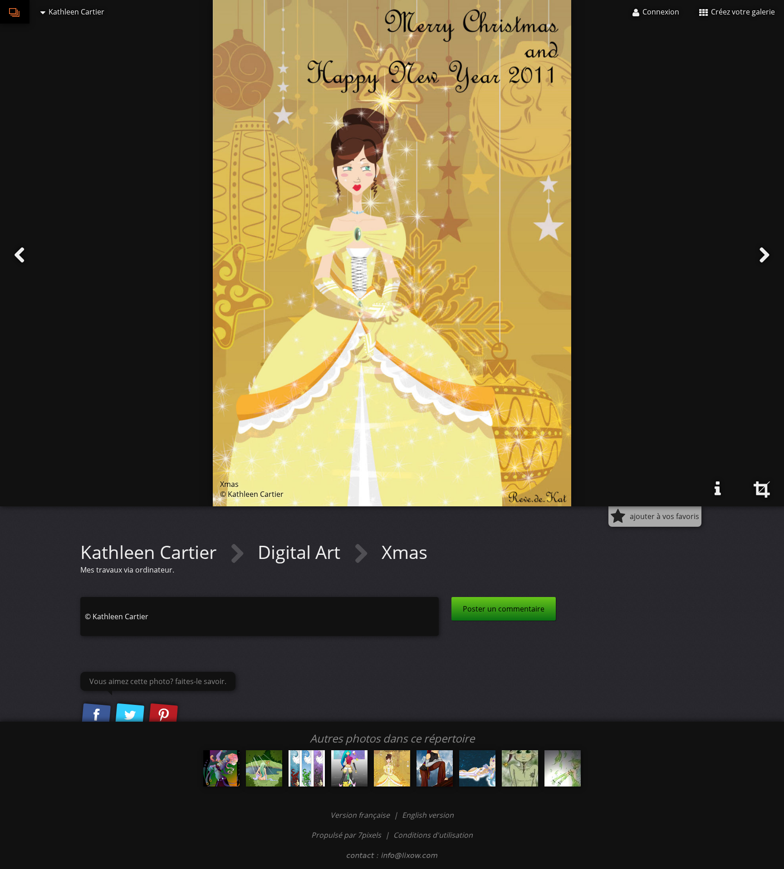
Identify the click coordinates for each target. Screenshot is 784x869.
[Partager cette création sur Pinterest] (163, 715)
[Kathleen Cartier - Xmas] (392, 768)
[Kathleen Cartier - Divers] (520, 768)
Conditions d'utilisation (433, 835)
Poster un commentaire (503, 609)
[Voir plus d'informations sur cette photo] (717, 488)
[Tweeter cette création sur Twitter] (129, 715)
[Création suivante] (764, 255)
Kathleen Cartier (150, 551)
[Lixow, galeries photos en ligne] (14, 12)
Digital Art (301, 551)
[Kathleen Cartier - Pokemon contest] (349, 768)
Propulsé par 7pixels (346, 835)
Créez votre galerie (742, 12)
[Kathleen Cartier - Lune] (477, 768)
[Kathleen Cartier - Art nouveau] (307, 768)
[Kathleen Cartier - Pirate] (434, 768)
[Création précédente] (19, 255)
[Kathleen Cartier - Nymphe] (264, 768)
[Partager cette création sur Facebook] (96, 715)
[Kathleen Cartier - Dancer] (221, 768)
